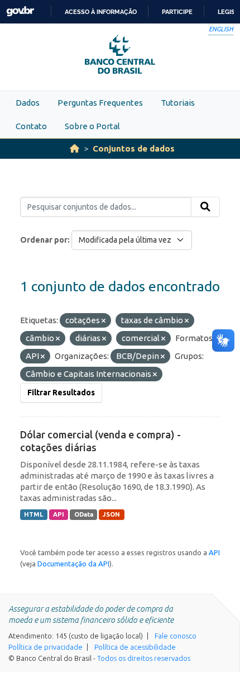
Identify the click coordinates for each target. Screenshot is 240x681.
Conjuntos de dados (134, 148)
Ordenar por (44, 239)
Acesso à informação (101, 12)
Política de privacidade (45, 647)
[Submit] (205, 207)
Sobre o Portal (92, 126)
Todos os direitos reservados (143, 658)
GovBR (20, 11)
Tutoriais (178, 102)
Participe (177, 12)
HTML (33, 514)
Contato (31, 126)
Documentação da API (73, 564)
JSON (111, 514)
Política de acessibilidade (135, 647)
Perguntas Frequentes (100, 102)
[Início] (74, 148)
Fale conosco (175, 636)
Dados (28, 102)
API (58, 514)
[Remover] (103, 321)
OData (83, 514)
